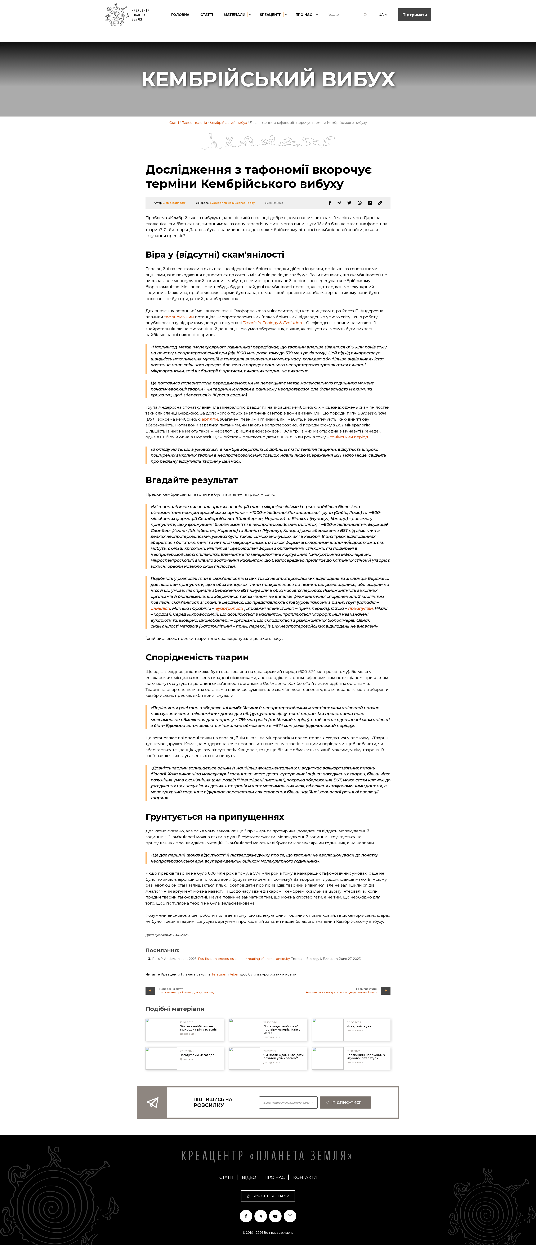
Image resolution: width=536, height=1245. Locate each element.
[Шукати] (365, 14)
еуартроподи (229, 608)
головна (180, 15)
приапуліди (360, 608)
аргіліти (210, 419)
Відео (249, 1177)
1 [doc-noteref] (303, 321)
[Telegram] (339, 203)
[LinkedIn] (370, 203)
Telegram (219, 974)
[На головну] (129, 15)
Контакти (305, 1177)
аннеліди (160, 608)
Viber (234, 974)
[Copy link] (380, 203)
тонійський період (349, 437)
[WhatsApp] (360, 203)
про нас (274, 1177)
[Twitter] (349, 203)
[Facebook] (330, 203)
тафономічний (179, 316)
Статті (206, 15)
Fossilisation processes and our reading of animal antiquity (244, 959)
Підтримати (414, 15)
